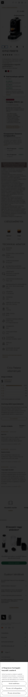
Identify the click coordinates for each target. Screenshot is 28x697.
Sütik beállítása (14, 683)
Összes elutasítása (14, 693)
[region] (14, 679)
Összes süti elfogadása (14, 688)
